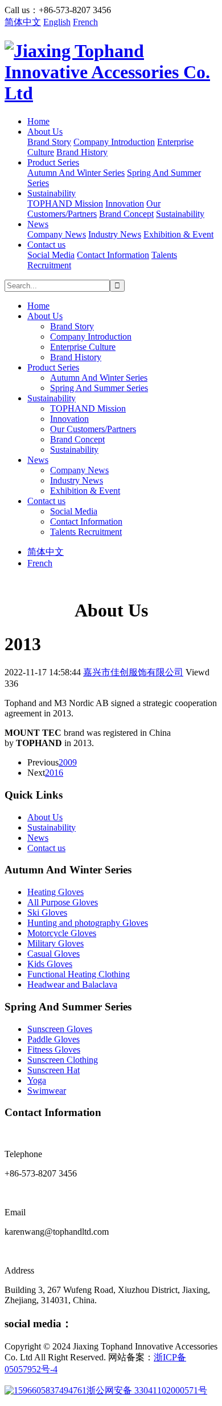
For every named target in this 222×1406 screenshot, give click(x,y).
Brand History (82, 152)
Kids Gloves (49, 964)
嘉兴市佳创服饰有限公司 (133, 672)
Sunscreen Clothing (62, 1060)
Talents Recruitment (86, 532)
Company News (56, 234)
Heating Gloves (55, 892)
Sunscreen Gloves (59, 1029)
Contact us (46, 244)
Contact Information (113, 255)
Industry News (114, 234)
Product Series (53, 162)
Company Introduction (114, 142)
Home (38, 121)
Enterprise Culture (83, 347)
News (37, 224)
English (57, 22)
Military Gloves (55, 943)
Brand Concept (126, 214)
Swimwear (46, 1090)
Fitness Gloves (53, 1049)
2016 (54, 772)
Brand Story (49, 142)
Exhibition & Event (178, 234)
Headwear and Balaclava (72, 984)
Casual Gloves (53, 953)
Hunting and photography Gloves (87, 923)
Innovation (124, 203)
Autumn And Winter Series (76, 173)
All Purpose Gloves (62, 902)
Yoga (36, 1080)
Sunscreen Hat (53, 1070)
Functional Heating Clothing (78, 974)
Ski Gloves (47, 912)
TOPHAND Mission (65, 203)
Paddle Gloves (53, 1039)
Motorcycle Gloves (61, 933)
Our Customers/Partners (94, 209)
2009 (68, 762)
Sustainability (51, 193)
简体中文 (23, 22)
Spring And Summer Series (99, 388)
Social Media (51, 255)
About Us (45, 131)
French (85, 22)
